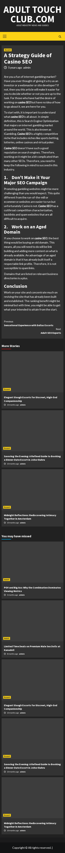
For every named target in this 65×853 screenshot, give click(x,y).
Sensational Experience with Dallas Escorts (28, 323)
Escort (8, 50)
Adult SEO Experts (51, 330)
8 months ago (12, 654)
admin (27, 67)
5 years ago (15, 67)
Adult (6, 579)
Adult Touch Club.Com (32, 14)
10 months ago (13, 405)
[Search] (60, 37)
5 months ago (12, 595)
